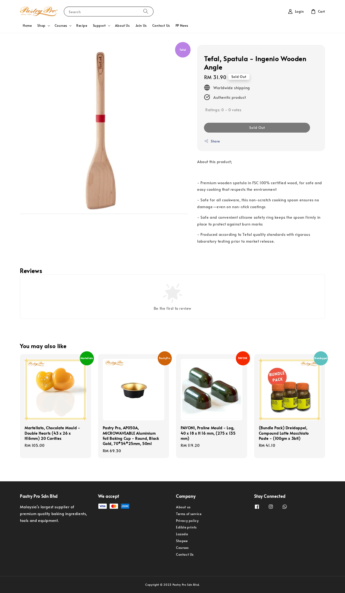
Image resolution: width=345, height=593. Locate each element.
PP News (182, 25)
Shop (41, 25)
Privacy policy (187, 520)
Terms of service (189, 514)
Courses (61, 25)
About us (183, 507)
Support (99, 25)
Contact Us (161, 25)
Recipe (81, 25)
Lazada (182, 534)
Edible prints (186, 527)
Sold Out (257, 127)
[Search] (145, 11)
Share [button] (215, 141)
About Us (122, 25)
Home (27, 25)
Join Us (141, 25)
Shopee (182, 541)
